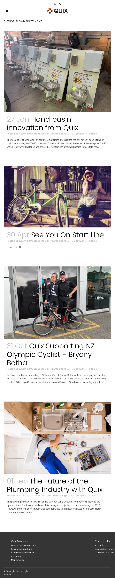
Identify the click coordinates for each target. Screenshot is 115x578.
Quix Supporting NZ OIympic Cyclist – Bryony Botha (51, 354)
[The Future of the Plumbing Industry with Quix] (57, 438)
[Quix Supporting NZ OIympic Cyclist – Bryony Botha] (57, 302)
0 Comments (79, 133)
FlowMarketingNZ (59, 133)
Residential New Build (21, 549)
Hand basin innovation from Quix (42, 123)
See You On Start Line (67, 235)
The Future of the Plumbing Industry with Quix (55, 485)
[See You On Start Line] (57, 196)
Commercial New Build (22, 552)
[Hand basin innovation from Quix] (57, 71)
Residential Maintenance (23, 545)
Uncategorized (37, 133)
